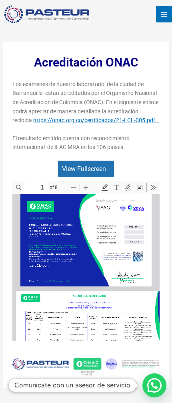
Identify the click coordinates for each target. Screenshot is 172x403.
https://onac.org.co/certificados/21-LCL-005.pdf (96, 120)
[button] (154, 385)
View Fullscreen (84, 169)
